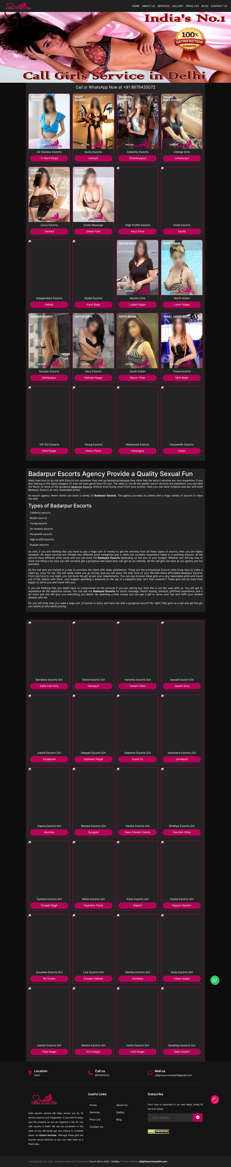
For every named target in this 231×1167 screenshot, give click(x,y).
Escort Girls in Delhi (99, 1161)
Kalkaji (49, 304)
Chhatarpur (182, 158)
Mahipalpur (49, 377)
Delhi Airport (182, 1051)
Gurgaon (93, 832)
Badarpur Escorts (81, 486)
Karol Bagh (93, 304)
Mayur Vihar (137, 377)
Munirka (49, 832)
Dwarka (49, 231)
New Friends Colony (137, 832)
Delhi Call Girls (49, 686)
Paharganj (137, 450)
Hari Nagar (137, 1051)
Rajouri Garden (181, 905)
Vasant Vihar (137, 686)
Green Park (93, 231)
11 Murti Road (49, 158)
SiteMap (115, 1161)
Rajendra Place (93, 905)
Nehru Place (93, 450)
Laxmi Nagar (182, 304)
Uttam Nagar (182, 978)
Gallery (177, 6)
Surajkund (49, 759)
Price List (192, 6)
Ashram (93, 158)
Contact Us (219, 6)
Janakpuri (182, 759)
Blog (205, 6)
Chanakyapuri (137, 158)
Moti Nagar (49, 450)
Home (136, 6)
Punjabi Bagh (49, 905)
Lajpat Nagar (137, 304)
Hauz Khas (137, 231)
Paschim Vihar (182, 832)
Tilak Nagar (49, 1051)
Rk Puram (49, 978)
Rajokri (137, 905)
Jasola (182, 231)
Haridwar (137, 978)
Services (163, 6)
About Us (148, 6)
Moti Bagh (181, 377)
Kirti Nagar (93, 1051)
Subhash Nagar (93, 759)
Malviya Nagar (93, 377)
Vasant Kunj (181, 686)
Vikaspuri (93, 686)
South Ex (137, 759)
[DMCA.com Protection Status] (158, 1131)
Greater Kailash (93, 978)
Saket (181, 450)
